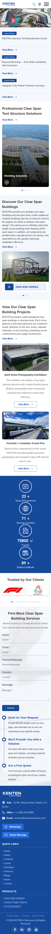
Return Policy (38, 916)
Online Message (16, 834)
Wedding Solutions (15, 175)
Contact (7, 883)
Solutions (8, 867)
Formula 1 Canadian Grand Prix (26, 443)
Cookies (25, 916)
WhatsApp (13, 826)
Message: (7, 685)
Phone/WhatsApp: (12, 660)
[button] (22, 190)
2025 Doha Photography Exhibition (25, 374)
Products (7, 859)
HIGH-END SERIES (13, 898)
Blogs (6, 875)
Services (7, 871)
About (6, 855)
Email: (5, 647)
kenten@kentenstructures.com (30, 818)
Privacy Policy (13, 916)
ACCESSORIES (11, 906)
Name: (6, 635)
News (6, 879)
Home (6, 851)
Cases (6, 863)
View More (9, 50)
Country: (7, 672)
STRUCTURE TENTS (14, 902)
